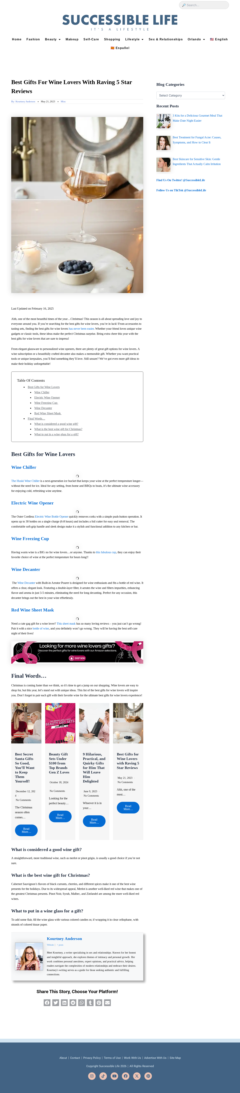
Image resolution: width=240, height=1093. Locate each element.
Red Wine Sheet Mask (48, 413)
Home (17, 39)
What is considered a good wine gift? (56, 423)
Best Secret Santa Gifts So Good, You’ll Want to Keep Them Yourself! (24, 767)
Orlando (194, 39)
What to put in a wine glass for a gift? (56, 434)
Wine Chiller (41, 392)
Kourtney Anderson (64, 938)
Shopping (112, 39)
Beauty (51, 39)
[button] (47, 1002)
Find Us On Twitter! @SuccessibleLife (180, 180)
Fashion (33, 39)
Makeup (72, 39)
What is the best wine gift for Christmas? (58, 429)
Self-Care (91, 39)
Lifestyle (132, 39)
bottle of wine (41, 628)
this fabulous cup (106, 552)
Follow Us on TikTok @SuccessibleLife (181, 190)
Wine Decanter (43, 408)
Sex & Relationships (166, 39)
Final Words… (36, 418)
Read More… (26, 830)
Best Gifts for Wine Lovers (44, 387)
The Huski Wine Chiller (25, 480)
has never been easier (81, 328)
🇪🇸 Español (120, 48)
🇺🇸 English (219, 39)
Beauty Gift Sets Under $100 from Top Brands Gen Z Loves (59, 763)
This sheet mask (66, 623)
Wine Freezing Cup (46, 402)
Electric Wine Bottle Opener (51, 516)
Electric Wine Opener (47, 397)
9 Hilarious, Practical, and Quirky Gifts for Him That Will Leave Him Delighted (94, 767)
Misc (63, 101)
